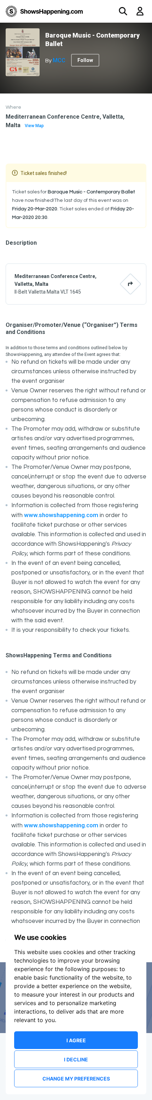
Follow (85, 60)
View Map (34, 125)
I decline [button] (76, 1059)
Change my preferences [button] (76, 1079)
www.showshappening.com (61, 514)
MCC (59, 60)
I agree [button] (76, 1040)
